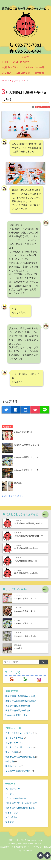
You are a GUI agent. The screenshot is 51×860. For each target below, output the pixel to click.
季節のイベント (12, 766)
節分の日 (18, 483)
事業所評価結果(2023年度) (26, 548)
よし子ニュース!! (13, 742)
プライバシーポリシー (15, 798)
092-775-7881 (28, 45)
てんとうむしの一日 (33, 67)
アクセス (6, 72)
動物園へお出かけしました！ (27, 445)
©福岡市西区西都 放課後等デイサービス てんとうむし (24, 847)
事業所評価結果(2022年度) (26, 561)
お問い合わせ (23, 72)
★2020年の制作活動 (23, 432)
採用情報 (39, 72)
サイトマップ (11, 812)
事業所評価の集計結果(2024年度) (28, 536)
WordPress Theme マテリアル (30, 843)
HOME (5, 62)
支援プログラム (10, 67)
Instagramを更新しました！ (26, 457)
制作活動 (9, 761)
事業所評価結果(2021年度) (26, 573)
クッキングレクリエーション (19, 747)
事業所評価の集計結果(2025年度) (28, 523)
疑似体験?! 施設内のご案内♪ (18, 771)
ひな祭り (18, 648)
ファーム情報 (11, 752)
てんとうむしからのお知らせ (19, 733)
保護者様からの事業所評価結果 (20, 757)
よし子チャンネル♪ (42, 107)
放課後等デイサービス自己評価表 (21, 803)
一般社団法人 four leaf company (28, 840)
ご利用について (21, 62)
